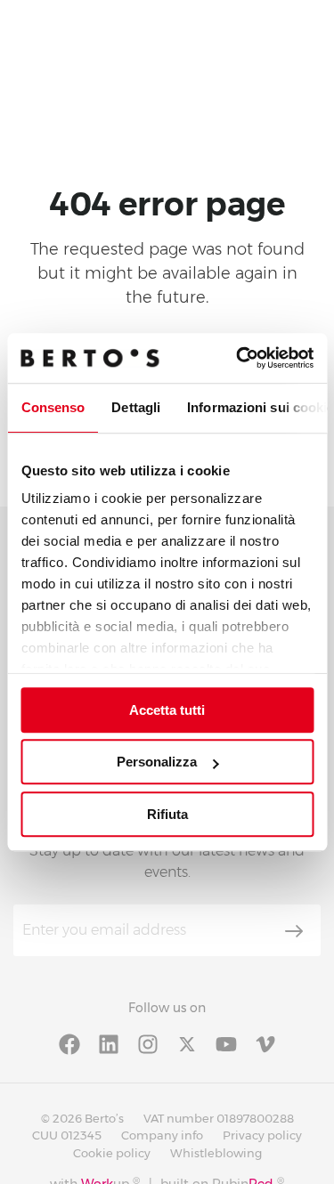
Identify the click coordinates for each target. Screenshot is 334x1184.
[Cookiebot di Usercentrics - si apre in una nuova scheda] (238, 357)
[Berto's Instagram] (148, 1043)
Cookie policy (112, 1153)
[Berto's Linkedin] (108, 1043)
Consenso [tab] (52, 407)
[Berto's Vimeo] (265, 1043)
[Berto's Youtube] (226, 1043)
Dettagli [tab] (135, 407)
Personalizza (157, 761)
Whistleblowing (216, 1153)
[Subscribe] (294, 931)
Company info (162, 1135)
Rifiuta (167, 814)
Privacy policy (262, 1135)
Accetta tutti (167, 710)
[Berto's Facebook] (69, 1043)
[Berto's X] (187, 1043)
